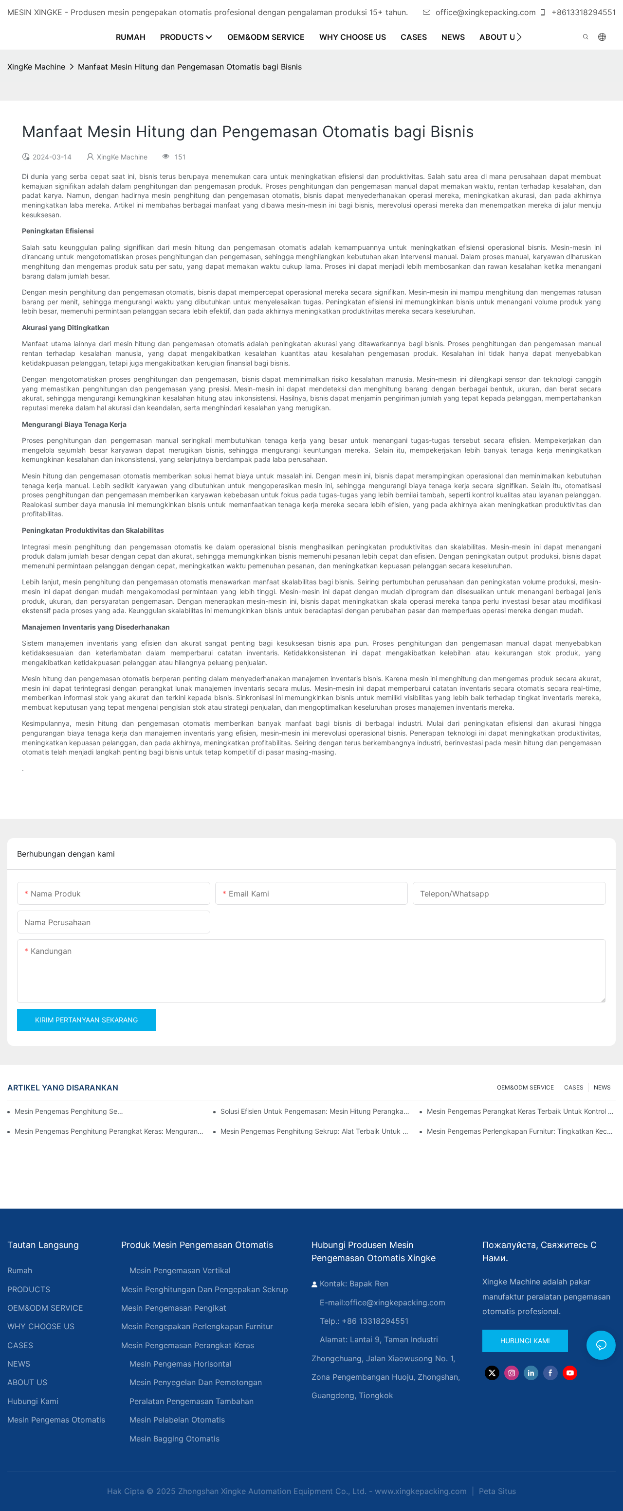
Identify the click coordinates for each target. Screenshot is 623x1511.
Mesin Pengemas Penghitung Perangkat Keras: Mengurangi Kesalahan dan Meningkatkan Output (109, 1131)
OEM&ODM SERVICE (525, 1087)
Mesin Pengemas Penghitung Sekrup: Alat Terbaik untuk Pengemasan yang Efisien (314, 1131)
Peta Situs (496, 1491)
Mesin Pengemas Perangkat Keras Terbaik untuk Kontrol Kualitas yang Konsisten (521, 1111)
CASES (574, 1087)
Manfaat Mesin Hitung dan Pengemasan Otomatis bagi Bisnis (190, 66)
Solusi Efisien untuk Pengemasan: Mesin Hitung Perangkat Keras (314, 1111)
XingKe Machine (36, 66)
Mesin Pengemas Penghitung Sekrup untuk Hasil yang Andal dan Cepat (70, 1111)
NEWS (602, 1087)
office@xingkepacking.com (486, 12)
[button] (519, 37)
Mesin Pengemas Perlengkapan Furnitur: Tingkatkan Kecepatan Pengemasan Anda (521, 1131)
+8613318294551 (582, 12)
